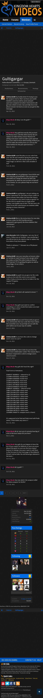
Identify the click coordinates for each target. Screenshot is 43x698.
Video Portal (28, 678)
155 (30, 517)
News (2, 678)
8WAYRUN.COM (25, 606)
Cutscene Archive (10, 678)
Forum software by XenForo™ (9, 686)
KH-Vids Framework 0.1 (7, 688)
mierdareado (11, 235)
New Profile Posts (32, 24)
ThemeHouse (26, 690)
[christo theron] (15, 581)
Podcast (35, 678)
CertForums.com (27, 697)
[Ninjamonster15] (15, 587)
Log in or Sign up (36, 1)
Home (5, 19)
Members (26, 19)
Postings (35, 88)
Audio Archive (20, 678)
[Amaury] (15, 567)
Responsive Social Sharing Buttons (10, 697)
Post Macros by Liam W (24, 686)
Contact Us (30, 660)
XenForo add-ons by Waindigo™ (10, 693)
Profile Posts (9, 88)
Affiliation (11, 680)
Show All (28, 593)
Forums (14, 19)
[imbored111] (20, 587)
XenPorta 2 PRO (4, 606)
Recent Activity (23, 88)
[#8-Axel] (15, 561)
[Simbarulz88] (20, 581)
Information (21, 91)
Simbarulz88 (10, 97)
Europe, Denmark (26, 599)
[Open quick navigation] (41, 28)
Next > (25, 493)
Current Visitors (7, 24)
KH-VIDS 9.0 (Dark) (9, 660)
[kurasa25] (20, 561)
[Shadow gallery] (26, 581)
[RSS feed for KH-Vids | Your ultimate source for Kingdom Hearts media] (18, 683)
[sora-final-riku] (26, 561)
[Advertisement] (21, 53)
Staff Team (4, 680)
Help (39, 660)
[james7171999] (26, 587)
